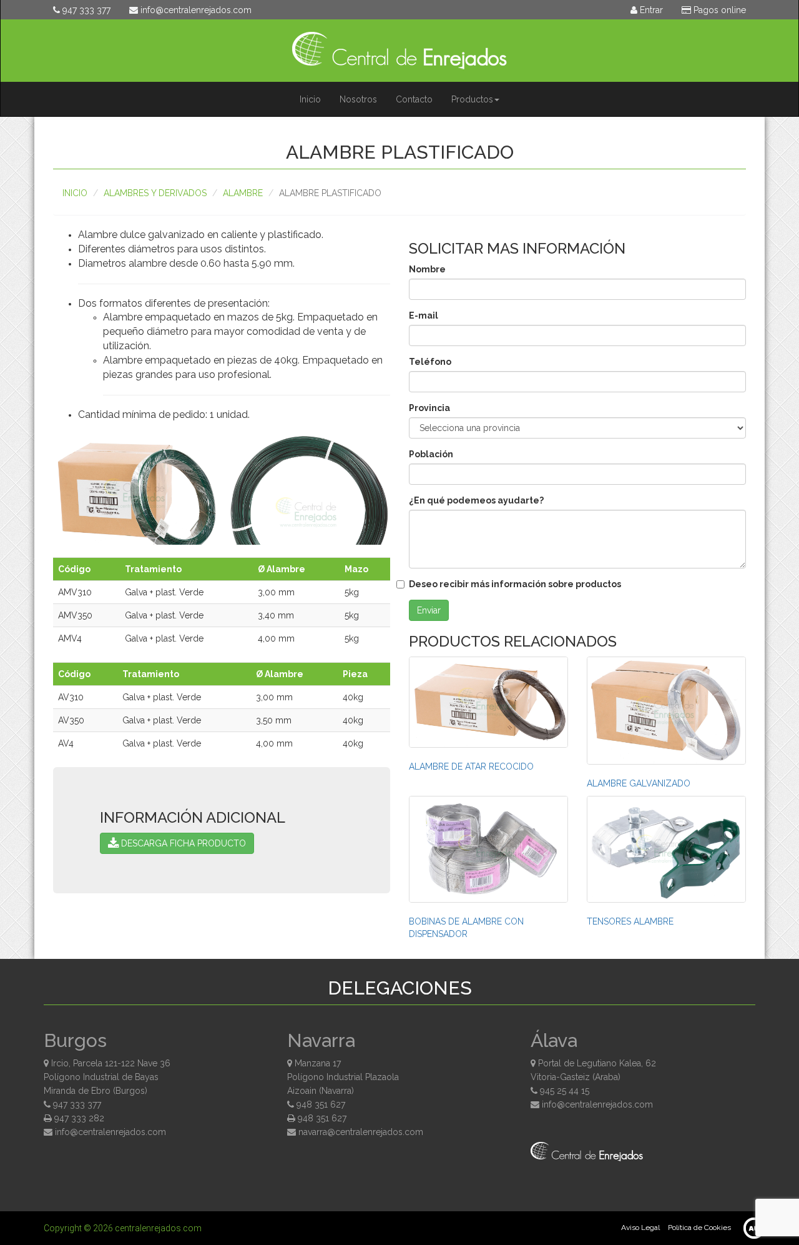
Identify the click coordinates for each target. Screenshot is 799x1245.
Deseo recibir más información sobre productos (515, 584)
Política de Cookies (699, 1227)
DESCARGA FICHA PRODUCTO (182, 843)
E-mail (423, 315)
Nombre (427, 269)
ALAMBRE (243, 193)
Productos (472, 99)
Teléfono (430, 362)
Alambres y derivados (155, 193)
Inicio (310, 99)
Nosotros (358, 99)
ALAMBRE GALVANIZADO (638, 783)
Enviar (429, 610)
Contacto (414, 99)
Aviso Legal (640, 1227)
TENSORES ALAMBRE (630, 921)
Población (431, 454)
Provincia (429, 408)
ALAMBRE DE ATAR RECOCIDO (471, 766)
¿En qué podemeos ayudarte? (476, 500)
